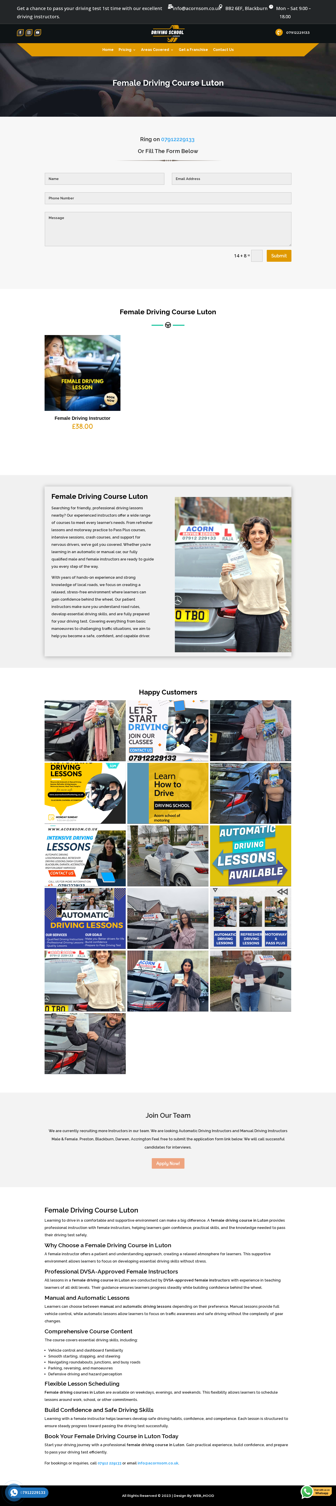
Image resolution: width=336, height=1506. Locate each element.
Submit (279, 256)
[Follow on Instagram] (29, 32)
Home (108, 50)
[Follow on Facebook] (20, 32)
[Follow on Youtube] (37, 32)
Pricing (125, 50)
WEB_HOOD (203, 1495)
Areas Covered (155, 50)
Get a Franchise (193, 50)
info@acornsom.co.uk (158, 1463)
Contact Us (223, 50)
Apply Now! (168, 1163)
